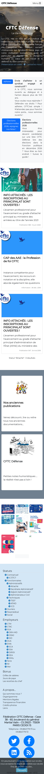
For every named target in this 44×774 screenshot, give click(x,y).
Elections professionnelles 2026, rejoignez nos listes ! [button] (11, 125)
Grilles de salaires (11, 675)
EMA (9, 644)
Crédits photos (10, 705)
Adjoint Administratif (20, 592)
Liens (5, 708)
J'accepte (21, 770)
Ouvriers (11, 609)
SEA (11, 655)
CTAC (9, 627)
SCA (11, 647)
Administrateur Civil (20, 595)
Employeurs (10, 619)
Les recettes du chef (12, 681)
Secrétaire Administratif (22, 589)
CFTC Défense (9, 3)
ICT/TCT (12, 578)
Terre (9, 661)
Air (8, 664)
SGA (9, 629)
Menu (35, 3)
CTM (9, 624)
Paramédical (13, 612)
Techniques (14, 598)
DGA (9, 641)
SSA (11, 649)
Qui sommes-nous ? (12, 694)
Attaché (14, 586)
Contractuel (12, 575)
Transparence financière (14, 702)
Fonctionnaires (14, 580)
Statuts (7, 570)
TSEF (13, 600)
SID (10, 638)
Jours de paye (9, 678)
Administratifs (15, 583)
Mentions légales (11, 699)
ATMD (13, 603)
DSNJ (11, 635)
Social (9, 615)
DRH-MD (13, 632)
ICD (12, 606)
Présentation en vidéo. (12, 64)
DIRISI (12, 652)
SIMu (11, 658)
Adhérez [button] (7, 81)
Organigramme (10, 697)
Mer (9, 667)
